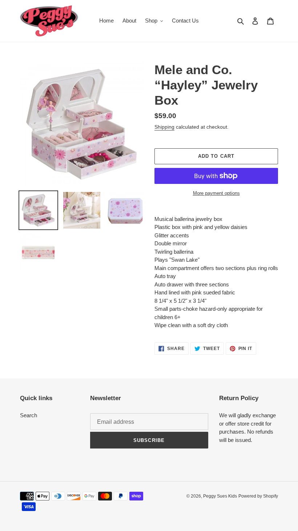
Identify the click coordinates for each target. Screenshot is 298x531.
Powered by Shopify (258, 496)
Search (28, 415)
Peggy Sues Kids (220, 496)
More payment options (216, 193)
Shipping (164, 127)
